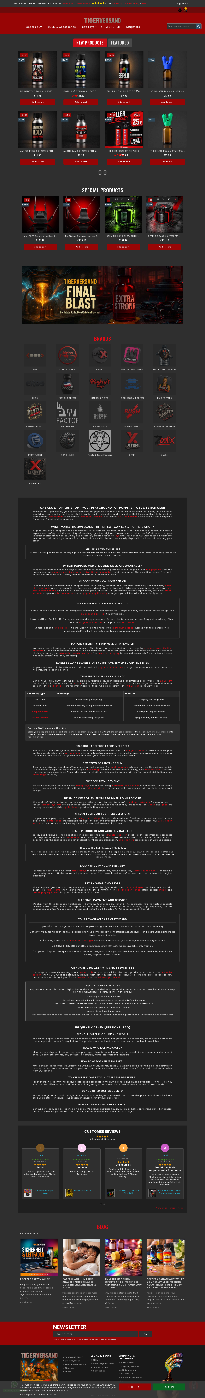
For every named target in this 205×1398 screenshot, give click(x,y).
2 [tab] (104, 1204)
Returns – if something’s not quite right (130, 1377)
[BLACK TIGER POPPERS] (164, 355)
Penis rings (93, 769)
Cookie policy (27, 1394)
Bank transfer (128, 1362)
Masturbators (96, 788)
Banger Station (135, 750)
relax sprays (79, 870)
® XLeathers (35, 483)
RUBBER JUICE (100, 426)
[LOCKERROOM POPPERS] (132, 384)
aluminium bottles (122, 627)
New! (144, 3)
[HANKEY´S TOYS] (99, 384)
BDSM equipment (127, 516)
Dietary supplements (146, 870)
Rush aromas (55, 516)
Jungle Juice (59, 572)
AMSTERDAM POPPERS (132, 369)
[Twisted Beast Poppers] (99, 441)
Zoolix (164, 455)
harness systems (51, 804)
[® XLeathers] (35, 469)
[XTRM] (132, 441)
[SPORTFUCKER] (35, 441)
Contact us (99, 1371)
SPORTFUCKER (35, 455)
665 (35, 369)
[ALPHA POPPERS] (67, 355)
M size (77, 683)
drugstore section (116, 834)
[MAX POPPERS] (164, 384)
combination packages (80, 940)
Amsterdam (75, 572)
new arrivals (86, 972)
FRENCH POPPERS (67, 398)
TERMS (96, 1360)
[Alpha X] (99, 355)
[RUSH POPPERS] (132, 412)
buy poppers (153, 569)
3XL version (132, 685)
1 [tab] (101, 1204)
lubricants (117, 785)
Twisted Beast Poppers (99, 455)
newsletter (84, 977)
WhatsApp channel (109, 977)
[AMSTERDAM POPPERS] (132, 355)
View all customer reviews (169, 1208)
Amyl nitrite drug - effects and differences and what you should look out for (124, 1283)
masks (163, 889)
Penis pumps (132, 785)
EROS (35, 398)
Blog (136, 3)
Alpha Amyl (106, 572)
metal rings (39, 774)
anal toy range (119, 767)
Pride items (53, 889)
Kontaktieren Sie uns (75, 1364)
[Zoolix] (164, 441)
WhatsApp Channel (122, 3)
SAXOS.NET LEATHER (164, 426)
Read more (26, 1302)
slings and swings (89, 818)
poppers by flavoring (95, 593)
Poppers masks (40, 711)
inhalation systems (91, 516)
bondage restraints (138, 802)
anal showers (126, 840)
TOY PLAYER (67, 455)
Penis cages (54, 820)
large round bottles (90, 622)
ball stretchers (154, 769)
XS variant (166, 680)
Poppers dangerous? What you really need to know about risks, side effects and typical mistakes (165, 1283)
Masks (151, 804)
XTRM (132, 455)
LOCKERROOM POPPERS (132, 398)
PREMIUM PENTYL (35, 426)
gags (164, 804)
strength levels (153, 648)
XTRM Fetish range (129, 889)
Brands (102, 338)
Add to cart (38, 102)
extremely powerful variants (75, 653)
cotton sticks (72, 753)
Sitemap (69, 1368)
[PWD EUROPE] (67, 412)
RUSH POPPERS (132, 426)
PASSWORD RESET (74, 1357)
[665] (35, 355)
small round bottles (92, 613)
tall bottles (127, 622)
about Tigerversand (103, 1363)
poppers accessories (110, 667)
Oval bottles (61, 627)
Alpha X (100, 369)
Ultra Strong (91, 572)
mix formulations (65, 593)
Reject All (135, 1387)
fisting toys (82, 785)
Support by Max (101, 1367)
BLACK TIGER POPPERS (164, 369)
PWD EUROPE (67, 426)
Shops (68, 1371)
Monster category (109, 653)
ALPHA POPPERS (67, 369)
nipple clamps (71, 807)
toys (117, 535)
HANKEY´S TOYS (99, 398)
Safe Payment (72, 1360)
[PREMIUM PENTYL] (35, 412)
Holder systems (40, 717)
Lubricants (73, 837)
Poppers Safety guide (35, 1279)
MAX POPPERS (164, 398)
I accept (168, 1387)
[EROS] (35, 384)
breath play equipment (46, 892)
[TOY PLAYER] (67, 441)
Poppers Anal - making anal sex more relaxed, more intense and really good (79, 1283)
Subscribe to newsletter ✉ (76, 3)
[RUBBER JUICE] (99, 412)
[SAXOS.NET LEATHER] (164, 412)
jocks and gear (134, 887)
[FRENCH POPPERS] (67, 384)
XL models (59, 685)
